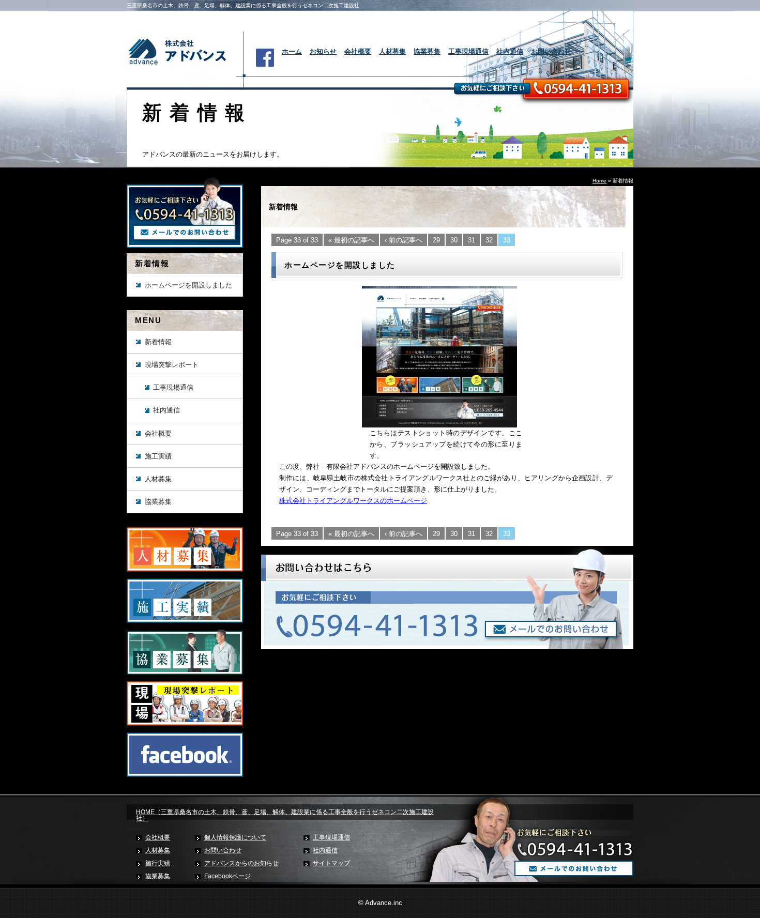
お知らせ (323, 51)
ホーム (292, 51)
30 (454, 240)
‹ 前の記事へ (403, 240)
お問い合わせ (551, 51)
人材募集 (392, 51)
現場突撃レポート (172, 365)
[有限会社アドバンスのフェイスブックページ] (185, 774)
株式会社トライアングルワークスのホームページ (353, 500)
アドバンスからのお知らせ (241, 863)
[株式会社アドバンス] (181, 65)
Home (599, 180)
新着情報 (158, 342)
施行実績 (157, 863)
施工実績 (158, 456)
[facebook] (265, 64)
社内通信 (509, 51)
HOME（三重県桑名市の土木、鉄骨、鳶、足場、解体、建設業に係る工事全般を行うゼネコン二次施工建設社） (285, 815)
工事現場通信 (468, 51)
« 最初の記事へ (351, 240)
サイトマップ (331, 863)
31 (471, 240)
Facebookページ (227, 876)
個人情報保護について (235, 837)
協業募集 (427, 51)
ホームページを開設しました (188, 285)
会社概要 (357, 51)
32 (489, 240)
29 (436, 240)
